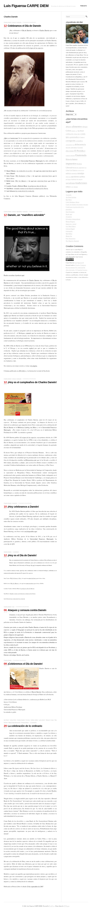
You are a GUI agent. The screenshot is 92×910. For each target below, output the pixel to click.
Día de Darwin (26, 30)
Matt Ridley (69, 234)
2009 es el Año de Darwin (17, 650)
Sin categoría (79, 179)
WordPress (51, 906)
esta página (33, 366)
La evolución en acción (24, 171)
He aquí (33, 565)
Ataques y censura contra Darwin (27, 610)
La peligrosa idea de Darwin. (37, 186)
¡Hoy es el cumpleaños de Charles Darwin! (32, 382)
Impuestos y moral (71, 224)
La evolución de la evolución (18, 599)
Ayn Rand (6, 720)
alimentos (77, 126)
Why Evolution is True (23, 176)
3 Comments (33, 722)
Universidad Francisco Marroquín (32, 161)
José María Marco (71, 226)
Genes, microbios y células (16, 463)
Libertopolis (69, 231)
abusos (69, 126)
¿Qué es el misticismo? (11, 138)
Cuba (73, 144)
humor (75, 159)
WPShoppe (66, 906)
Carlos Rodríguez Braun (72, 202)
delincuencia (80, 144)
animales (73, 131)
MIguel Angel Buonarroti (14, 722)
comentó (29, 333)
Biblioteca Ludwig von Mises (27, 427)
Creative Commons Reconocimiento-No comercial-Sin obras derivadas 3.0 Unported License (76, 267)
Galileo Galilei (34, 720)
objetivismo (68, 176)
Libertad (69, 167)
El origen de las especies (28, 437)
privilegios (68, 179)
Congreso (82, 137)
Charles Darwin (7, 22)
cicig (75, 134)
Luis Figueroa (74, 170)
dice (26, 128)
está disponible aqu (30, 531)
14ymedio (68, 195)
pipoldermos (75, 176)
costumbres (79, 141)
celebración (69, 134)
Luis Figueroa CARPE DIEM (26, 6)
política (82, 176)
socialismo (70, 183)
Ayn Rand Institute (71, 197)
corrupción (70, 140)
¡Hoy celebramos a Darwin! (23, 506)
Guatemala (80, 155)
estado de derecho (70, 155)
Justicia (79, 164)
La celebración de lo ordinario (25, 725)
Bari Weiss (69, 200)
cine (13, 606)
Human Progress (70, 221)
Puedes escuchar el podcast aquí (14, 275)
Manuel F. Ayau (50, 720)
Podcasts (83, 6)
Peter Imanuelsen (70, 238)
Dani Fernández (70, 212)
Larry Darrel (42, 720)
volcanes (75, 187)
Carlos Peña (13, 720)
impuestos (71, 163)
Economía (80, 147)
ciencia (14, 22)
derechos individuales (71, 147)
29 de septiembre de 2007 (35, 886)
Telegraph (20, 630)
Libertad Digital (70, 229)
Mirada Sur (69, 236)
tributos (68, 187)
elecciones (70, 150)
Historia (69, 159)
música (68, 173)
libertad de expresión (78, 167)
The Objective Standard (72, 241)
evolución (19, 22)
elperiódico (19, 211)
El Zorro (28, 720)
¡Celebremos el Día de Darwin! (25, 663)
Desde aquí (69, 214)
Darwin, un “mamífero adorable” (26, 215)
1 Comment (16, 552)
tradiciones (81, 183)
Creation (12, 615)
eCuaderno (69, 217)
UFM (72, 187)
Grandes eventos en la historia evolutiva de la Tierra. (31, 188)
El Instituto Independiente (73, 219)
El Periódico (79, 150)
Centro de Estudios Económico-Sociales (77, 204)
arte (76, 131)
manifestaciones (81, 170)
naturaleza (74, 173)
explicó (6, 316)
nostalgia (80, 173)
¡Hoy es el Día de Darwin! (22, 555)
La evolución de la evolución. (25, 191)
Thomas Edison (25, 722)
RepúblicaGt (74, 179)
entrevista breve (47, 171)
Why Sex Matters (20, 181)
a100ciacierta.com (30, 460)
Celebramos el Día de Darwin (24, 25)
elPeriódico (22, 371)
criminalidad (69, 145)
